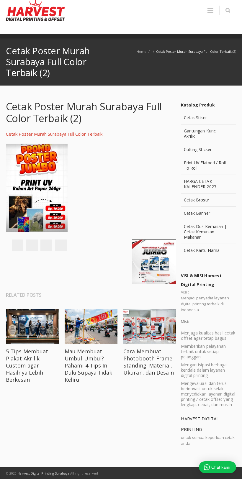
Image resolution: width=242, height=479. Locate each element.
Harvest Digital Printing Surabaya (43, 473)
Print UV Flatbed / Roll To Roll (205, 165)
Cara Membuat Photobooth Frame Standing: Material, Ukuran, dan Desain (148, 362)
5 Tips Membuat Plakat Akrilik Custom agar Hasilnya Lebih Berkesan (27, 365)
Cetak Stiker (195, 117)
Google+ (46, 245)
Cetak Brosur (196, 200)
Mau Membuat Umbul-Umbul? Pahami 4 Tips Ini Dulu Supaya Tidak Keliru (88, 365)
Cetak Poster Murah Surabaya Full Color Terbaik (54, 134)
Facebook (17, 245)
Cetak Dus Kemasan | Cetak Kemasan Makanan (205, 232)
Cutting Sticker (198, 149)
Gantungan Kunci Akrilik (200, 133)
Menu (210, 10)
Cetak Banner (197, 213)
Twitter (32, 245)
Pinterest (61, 245)
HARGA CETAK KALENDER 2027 (200, 183)
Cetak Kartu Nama (202, 250)
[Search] (227, 10)
